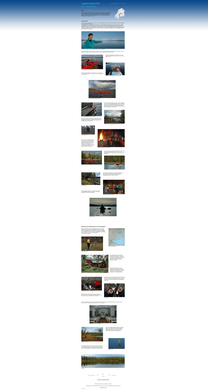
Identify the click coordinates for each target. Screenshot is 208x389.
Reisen (94, 385)
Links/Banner (111, 385)
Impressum (119, 385)
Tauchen (97, 385)
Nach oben (87, 385)
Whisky (100, 385)
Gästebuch (106, 385)
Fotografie (114, 385)
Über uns (91, 385)
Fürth (103, 385)
